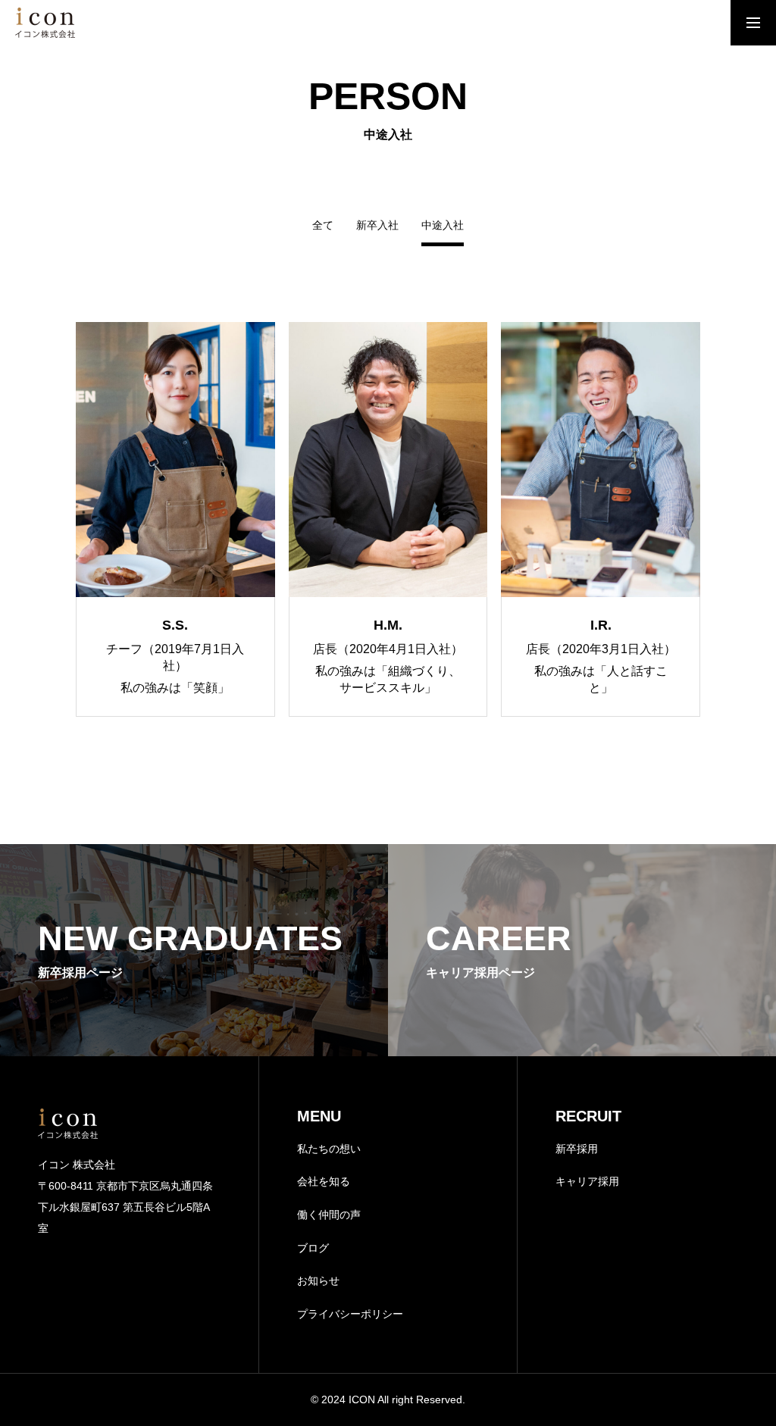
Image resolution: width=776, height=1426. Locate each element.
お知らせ (318, 1280)
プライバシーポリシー (350, 1314)
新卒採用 (576, 1149)
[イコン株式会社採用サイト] (45, 22)
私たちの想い (329, 1149)
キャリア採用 (587, 1181)
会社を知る (323, 1181)
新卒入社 (377, 225)
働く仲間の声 (329, 1215)
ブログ (313, 1248)
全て (322, 225)
